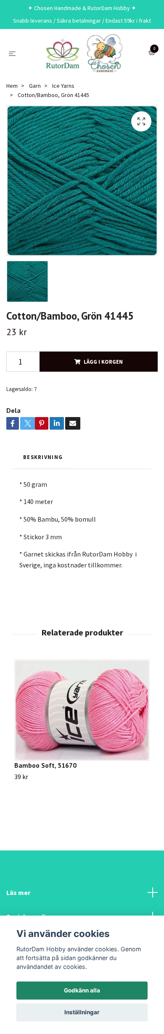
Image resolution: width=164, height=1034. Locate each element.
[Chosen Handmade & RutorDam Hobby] (84, 53)
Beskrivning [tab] (43, 457)
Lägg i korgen (103, 361)
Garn (35, 85)
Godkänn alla (82, 990)
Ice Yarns (63, 85)
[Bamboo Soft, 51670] (82, 710)
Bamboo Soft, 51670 (45, 765)
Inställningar (82, 1012)
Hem (12, 85)
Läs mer (18, 892)
